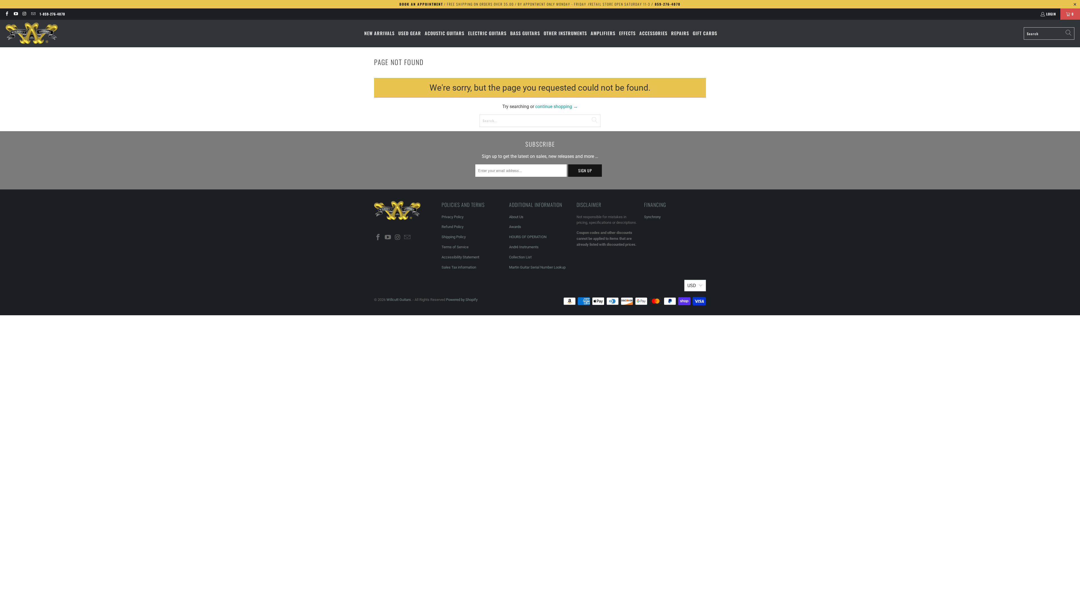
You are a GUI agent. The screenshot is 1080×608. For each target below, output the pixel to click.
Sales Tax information (459, 267)
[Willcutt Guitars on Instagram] (24, 14)
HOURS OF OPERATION (527, 237)
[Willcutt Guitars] (32, 33)
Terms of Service (455, 247)
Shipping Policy (454, 237)
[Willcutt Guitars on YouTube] (15, 14)
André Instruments (524, 247)
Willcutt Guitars (398, 300)
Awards (515, 227)
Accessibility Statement (460, 257)
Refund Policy (453, 227)
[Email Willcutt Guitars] (33, 14)
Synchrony (652, 217)
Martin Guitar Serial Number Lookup (537, 267)
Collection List (520, 257)
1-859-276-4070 (52, 14)
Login (1051, 14)
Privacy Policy (453, 217)
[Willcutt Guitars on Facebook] (6, 14)
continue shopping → (556, 106)
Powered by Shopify (462, 300)
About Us (516, 217)
